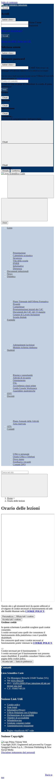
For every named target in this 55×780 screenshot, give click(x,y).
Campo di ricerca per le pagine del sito (19, 469)
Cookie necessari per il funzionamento (19, 651)
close (4, 223)
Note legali (12, 707)
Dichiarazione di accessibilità (20, 715)
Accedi (5, 8)
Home (10, 498)
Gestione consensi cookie (19, 723)
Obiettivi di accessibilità (18, 718)
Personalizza (7, 616)
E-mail (32, 67)
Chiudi (5, 97)
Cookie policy (13, 704)
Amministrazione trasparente (20, 725)
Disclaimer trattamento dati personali (18, 752)
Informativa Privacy (16, 710)
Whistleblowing (14, 720)
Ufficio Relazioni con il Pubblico (22, 712)
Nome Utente (35, 22)
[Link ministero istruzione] (14, 5)
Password (33, 25)
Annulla (5, 171)
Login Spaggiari (23, 78)
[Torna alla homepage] (27, 173)
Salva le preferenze (24, 662)
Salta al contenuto (9, 2)
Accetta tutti (11, 619)
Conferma (16, 171)
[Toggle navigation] (24, 209)
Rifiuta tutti (25, 616)
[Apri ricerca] (30, 186)
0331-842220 (17, 680)
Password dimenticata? (11, 31)
